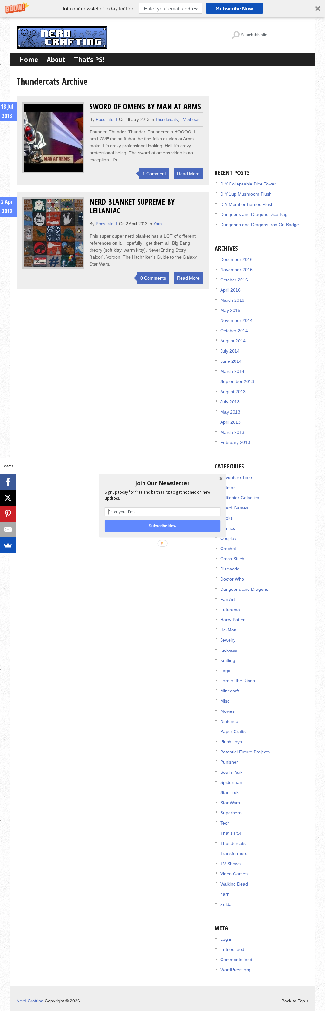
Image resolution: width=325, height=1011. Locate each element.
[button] (162, 483)
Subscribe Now (162, 525)
